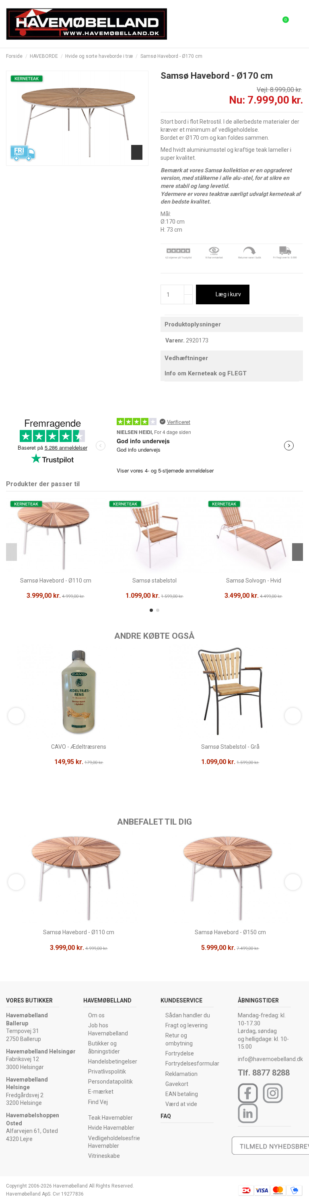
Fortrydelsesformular (192, 1063)
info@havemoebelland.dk (270, 1059)
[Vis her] (55, 570)
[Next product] (300, 56)
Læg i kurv (228, 294)
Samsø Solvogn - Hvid (253, 580)
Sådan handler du (187, 1015)
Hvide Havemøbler (111, 1128)
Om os (96, 1015)
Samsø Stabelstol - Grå (230, 747)
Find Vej (98, 1102)
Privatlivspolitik (107, 1071)
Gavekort (176, 1084)
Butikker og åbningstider (104, 1047)
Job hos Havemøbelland (108, 1029)
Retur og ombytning (179, 1039)
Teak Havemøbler (110, 1117)
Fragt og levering (186, 1025)
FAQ (166, 1116)
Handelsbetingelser (112, 1061)
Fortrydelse (179, 1053)
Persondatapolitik (110, 1081)
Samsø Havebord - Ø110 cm (55, 580)
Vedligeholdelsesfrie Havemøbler (114, 1142)
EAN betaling (181, 1094)
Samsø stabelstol (154, 580)
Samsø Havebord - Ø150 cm (230, 932)
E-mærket (100, 1091)
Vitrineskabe (104, 1156)
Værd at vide (181, 1104)
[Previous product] (292, 56)
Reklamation (181, 1074)
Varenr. (175, 340)
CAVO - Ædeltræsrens (78, 747)
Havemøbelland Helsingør (41, 1051)
